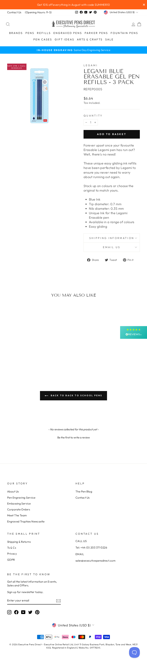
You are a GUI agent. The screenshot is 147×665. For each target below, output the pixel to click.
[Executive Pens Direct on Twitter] (30, 612)
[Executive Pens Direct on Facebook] (16, 612)
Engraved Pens (67, 33)
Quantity (93, 115)
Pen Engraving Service (21, 497)
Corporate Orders (18, 509)
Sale (109, 39)
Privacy (12, 553)
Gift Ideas (64, 39)
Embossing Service (19, 503)
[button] (73, 437)
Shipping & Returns (19, 541)
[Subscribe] (58, 600)
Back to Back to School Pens (76, 395)
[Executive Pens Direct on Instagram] (9, 612)
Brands (16, 33)
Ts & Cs (11, 547)
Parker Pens (96, 33)
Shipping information (111, 238)
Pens (29, 33)
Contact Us (14, 12)
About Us (13, 491)
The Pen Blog (83, 491)
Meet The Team (17, 515)
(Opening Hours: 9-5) (38, 12)
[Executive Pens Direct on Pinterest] (37, 612)
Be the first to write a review (73, 437)
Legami (91, 65)
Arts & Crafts (90, 39)
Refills (44, 33)
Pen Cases (42, 39)
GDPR (11, 559)
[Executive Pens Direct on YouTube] (23, 612)
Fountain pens (124, 33)
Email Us (111, 247)
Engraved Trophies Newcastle (25, 521)
